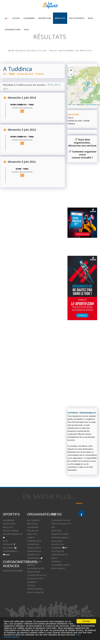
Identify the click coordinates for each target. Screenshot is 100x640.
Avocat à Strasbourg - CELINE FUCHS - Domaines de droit (60, 585)
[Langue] (7, 18)
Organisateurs (12, 29)
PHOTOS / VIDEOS (11, 530)
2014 (50, 85)
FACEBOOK (8, 544)
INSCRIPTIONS (9, 523)
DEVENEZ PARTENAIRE (13, 571)
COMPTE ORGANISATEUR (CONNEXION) (34, 541)
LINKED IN (55, 561)
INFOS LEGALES (58, 568)
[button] (88, 83)
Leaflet (73, 104)
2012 (57, 85)
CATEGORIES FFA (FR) (60, 520)
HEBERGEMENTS (10, 551)
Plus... (27, 29)
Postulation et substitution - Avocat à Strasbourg (87, 589)
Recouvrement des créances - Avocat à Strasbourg (86, 578)
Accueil (16, 18)
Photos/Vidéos (76, 18)
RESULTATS (8, 527)
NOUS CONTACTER (35, 592)
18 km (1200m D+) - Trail (22, 104)
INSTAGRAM (8, 548)
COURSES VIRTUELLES (36, 575)
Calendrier (29, 18)
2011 (6, 89)
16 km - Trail (22, 169)
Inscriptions (44, 18)
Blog (90, 18)
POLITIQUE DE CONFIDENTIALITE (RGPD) (59, 554)
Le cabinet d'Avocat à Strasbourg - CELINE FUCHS (60, 596)
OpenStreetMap (91, 104)
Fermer (86, 621)
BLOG (5, 541)
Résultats (60, 18)
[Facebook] (81, 513)
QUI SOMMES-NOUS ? (60, 565)
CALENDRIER (8, 520)
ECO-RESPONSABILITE (12, 534)
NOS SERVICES (33, 520)
